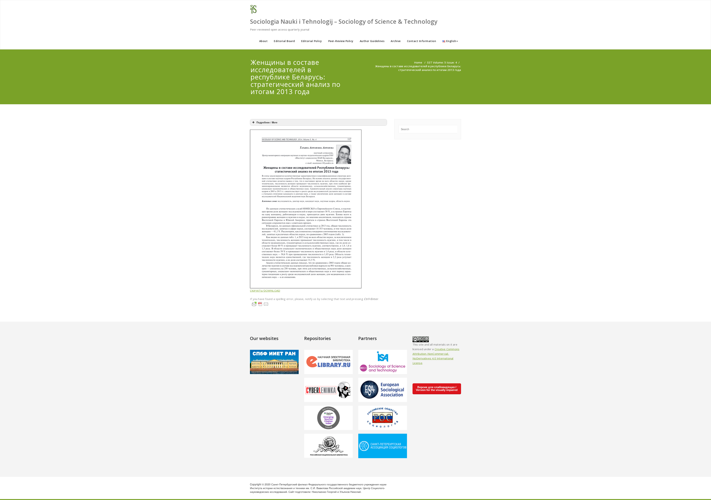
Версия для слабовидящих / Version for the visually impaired (437, 388)
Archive (396, 41)
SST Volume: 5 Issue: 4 (442, 62)
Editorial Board (284, 41)
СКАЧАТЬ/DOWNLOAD (265, 290)
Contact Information (421, 41)
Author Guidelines (372, 41)
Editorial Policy (311, 41)
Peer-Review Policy (340, 41)
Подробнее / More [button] (266, 122)
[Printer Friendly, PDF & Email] (260, 303)
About (263, 41)
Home (418, 62)
